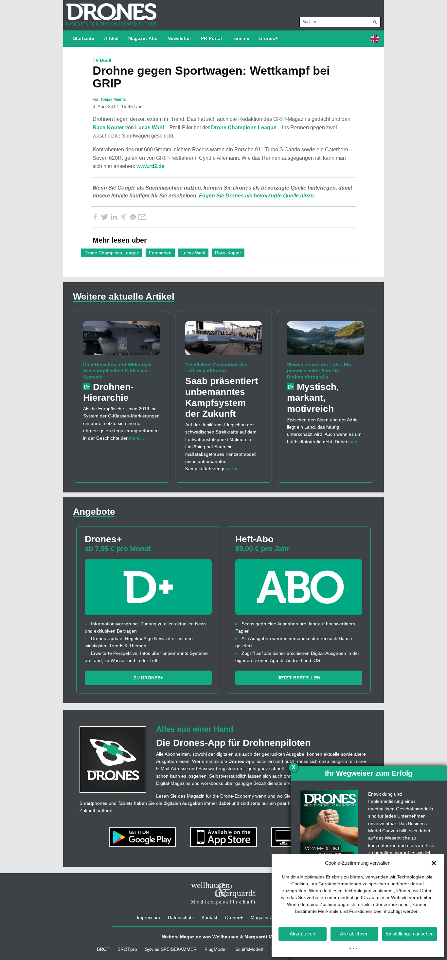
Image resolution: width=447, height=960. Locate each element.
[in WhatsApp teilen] (133, 217)
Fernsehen (160, 252)
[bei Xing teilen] (123, 217)
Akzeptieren (302, 933)
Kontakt (209, 917)
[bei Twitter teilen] (104, 217)
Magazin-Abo (143, 38)
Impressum (148, 917)
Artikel (111, 38)
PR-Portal (211, 38)
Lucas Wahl (149, 127)
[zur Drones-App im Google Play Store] (143, 836)
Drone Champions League (244, 127)
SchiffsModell (249, 949)
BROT (103, 949)
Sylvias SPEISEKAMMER (171, 949)
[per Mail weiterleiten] (142, 217)
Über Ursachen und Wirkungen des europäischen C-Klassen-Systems (117, 370)
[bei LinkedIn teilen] (114, 217)
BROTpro (127, 949)
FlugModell (216, 949)
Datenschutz (181, 917)
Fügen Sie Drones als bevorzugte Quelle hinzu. (257, 195)
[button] (434, 863)
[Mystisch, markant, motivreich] (325, 341)
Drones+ (268, 38)
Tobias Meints (113, 99)
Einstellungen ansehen (409, 933)
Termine (240, 38)
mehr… (136, 438)
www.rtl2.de (150, 166)
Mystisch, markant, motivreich (313, 398)
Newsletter (179, 38)
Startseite (83, 38)
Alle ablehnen (354, 933)
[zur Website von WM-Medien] (223, 892)
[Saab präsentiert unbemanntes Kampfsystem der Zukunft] (223, 341)
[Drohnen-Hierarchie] (121, 341)
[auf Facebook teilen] (95, 217)
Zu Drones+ (148, 677)
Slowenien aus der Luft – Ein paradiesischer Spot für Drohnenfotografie (319, 370)
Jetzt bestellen (298, 677)
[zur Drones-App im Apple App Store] (224, 836)
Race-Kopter (108, 127)
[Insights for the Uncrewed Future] (109, 11)
